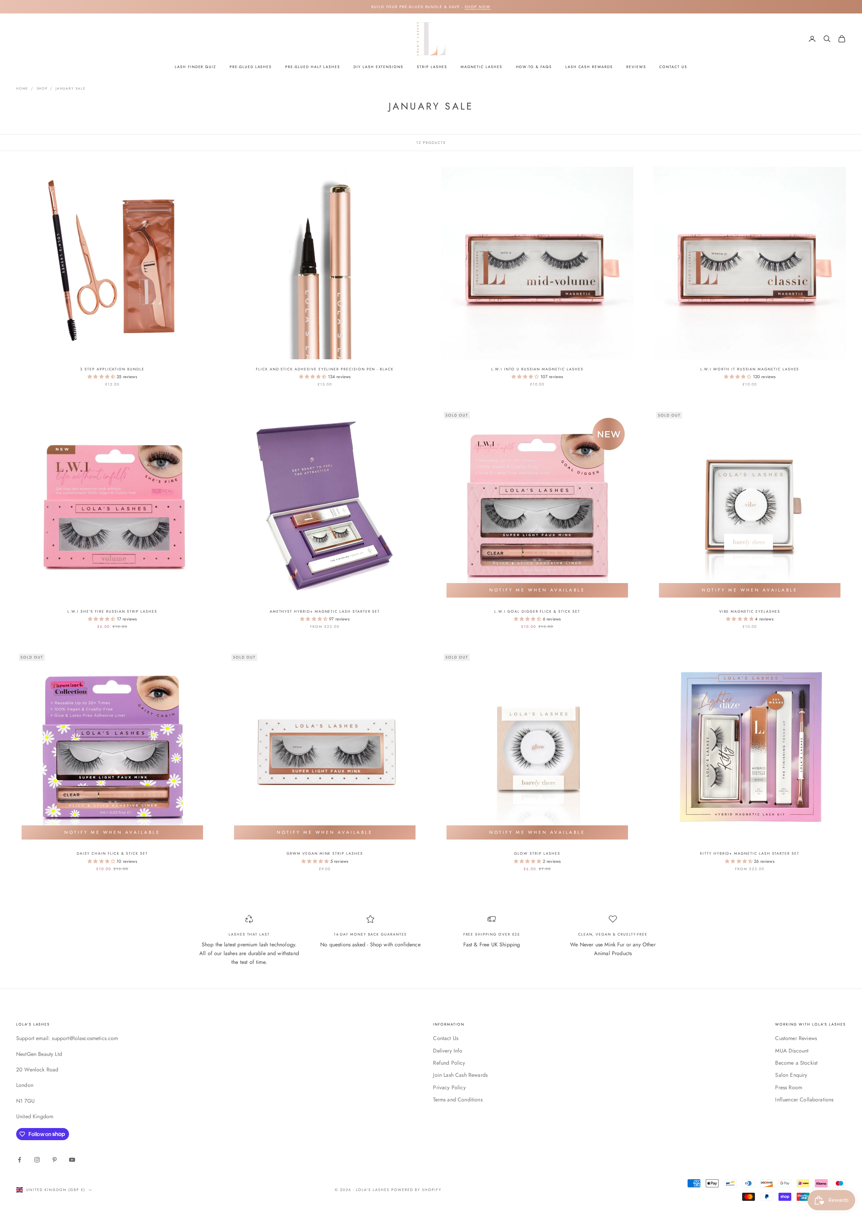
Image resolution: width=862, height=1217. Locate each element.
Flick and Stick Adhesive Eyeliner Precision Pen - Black (325, 369)
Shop (42, 88)
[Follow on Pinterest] (54, 1159)
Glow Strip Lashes (537, 853)
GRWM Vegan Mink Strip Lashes (325, 853)
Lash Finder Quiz (195, 66)
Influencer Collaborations (804, 1099)
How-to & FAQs (534, 66)
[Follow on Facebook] (19, 1159)
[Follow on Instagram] (37, 1159)
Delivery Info (447, 1051)
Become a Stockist (796, 1063)
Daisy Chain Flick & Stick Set (112, 853)
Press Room (788, 1087)
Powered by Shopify (416, 1189)
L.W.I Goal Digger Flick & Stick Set (537, 611)
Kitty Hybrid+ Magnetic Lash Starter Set (749, 853)
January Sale (71, 88)
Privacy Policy (449, 1087)
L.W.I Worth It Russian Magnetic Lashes (749, 369)
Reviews (636, 66)
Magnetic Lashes (481, 66)
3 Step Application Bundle (112, 369)
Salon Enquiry (791, 1075)
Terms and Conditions (457, 1099)
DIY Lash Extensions (378, 66)
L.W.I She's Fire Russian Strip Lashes (112, 611)
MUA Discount (791, 1051)
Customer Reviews (796, 1038)
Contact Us (673, 66)
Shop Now (478, 6)
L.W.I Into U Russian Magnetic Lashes (537, 369)
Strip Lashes (432, 66)
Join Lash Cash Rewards (460, 1075)
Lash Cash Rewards (589, 66)
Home (22, 88)
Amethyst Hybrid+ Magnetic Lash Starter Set (325, 611)
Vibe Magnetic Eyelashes (750, 611)
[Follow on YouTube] (72, 1159)
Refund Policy (449, 1063)
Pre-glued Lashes (251, 66)
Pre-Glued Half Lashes (312, 66)
